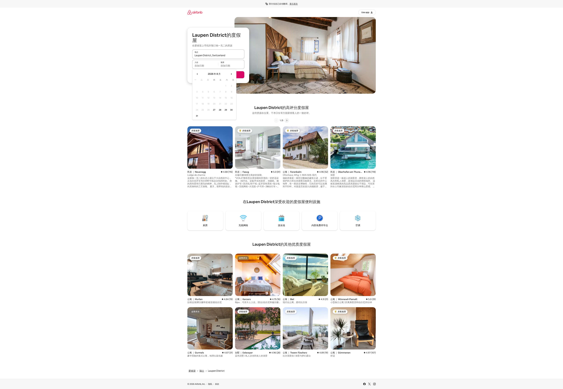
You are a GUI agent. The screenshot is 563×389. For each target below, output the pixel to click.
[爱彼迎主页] (194, 12)
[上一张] (276, 120)
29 (226, 110)
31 (197, 116)
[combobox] (218, 55)
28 (220, 110)
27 (214, 110)
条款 (217, 384)
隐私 (210, 384)
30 (231, 110)
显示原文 (294, 3)
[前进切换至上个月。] (197, 74)
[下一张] (286, 120)
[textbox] (205, 65)
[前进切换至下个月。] (231, 74)
